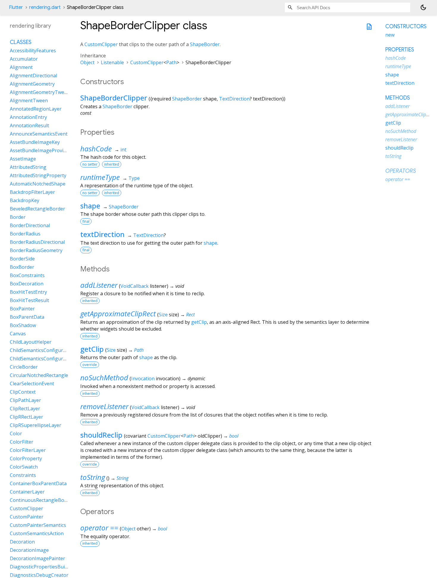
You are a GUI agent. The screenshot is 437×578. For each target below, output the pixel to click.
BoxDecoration (26, 284)
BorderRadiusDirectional (37, 242)
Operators (400, 171)
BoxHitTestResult (29, 300)
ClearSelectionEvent (32, 384)
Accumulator (24, 59)
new (389, 35)
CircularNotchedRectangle (39, 375)
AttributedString (28, 167)
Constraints (23, 475)
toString (92, 477)
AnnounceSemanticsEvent (38, 134)
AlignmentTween (29, 101)
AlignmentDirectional (33, 76)
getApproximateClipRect (118, 313)
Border (18, 217)
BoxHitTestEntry (28, 292)
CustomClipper (101, 44)
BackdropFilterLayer (32, 192)
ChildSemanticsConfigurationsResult (50, 350)
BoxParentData (27, 317)
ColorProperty (26, 459)
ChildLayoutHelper (30, 342)
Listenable (112, 62)
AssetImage (23, 159)
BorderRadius (25, 234)
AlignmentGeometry (32, 84)
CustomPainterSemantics (38, 525)
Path (171, 62)
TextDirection (234, 98)
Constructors (406, 26)
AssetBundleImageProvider (40, 150)
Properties (399, 49)
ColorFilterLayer (28, 450)
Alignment (21, 67)
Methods (397, 98)
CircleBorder (24, 367)
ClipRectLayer (25, 409)
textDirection (102, 234)
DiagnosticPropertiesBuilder (41, 567)
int (123, 149)
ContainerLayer (27, 492)
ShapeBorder (205, 44)
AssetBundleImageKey (35, 142)
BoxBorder (22, 267)
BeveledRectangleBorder (37, 209)
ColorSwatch (24, 467)
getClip (199, 322)
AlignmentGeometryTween (40, 92)
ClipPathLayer (25, 400)
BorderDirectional (30, 225)
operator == (99, 528)
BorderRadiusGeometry (36, 250)
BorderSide (22, 259)
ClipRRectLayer (26, 417)
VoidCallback (134, 286)
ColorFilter (21, 442)
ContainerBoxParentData (38, 483)
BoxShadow (23, 325)
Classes (21, 42)
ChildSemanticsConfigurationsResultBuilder (58, 359)
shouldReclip (101, 435)
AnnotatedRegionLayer (36, 109)
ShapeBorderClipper (113, 98)
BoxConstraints (27, 275)
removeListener (104, 406)
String (122, 478)
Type (134, 178)
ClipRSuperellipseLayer (35, 425)
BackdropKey (24, 200)
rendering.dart (45, 7)
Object (87, 62)
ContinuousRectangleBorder (42, 500)
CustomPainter (26, 517)
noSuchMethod (104, 377)
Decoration (22, 542)
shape (90, 206)
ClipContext (23, 392)
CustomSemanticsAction (37, 533)
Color (16, 434)
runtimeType (100, 177)
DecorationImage (29, 550)
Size (163, 314)
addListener (98, 285)
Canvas (18, 334)
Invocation (143, 378)
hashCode (96, 148)
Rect (190, 314)
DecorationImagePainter (37, 558)
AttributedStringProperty (38, 175)
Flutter (16, 7)
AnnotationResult (29, 125)
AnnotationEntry (28, 117)
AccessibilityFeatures (33, 51)
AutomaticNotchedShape (37, 184)
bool (233, 436)
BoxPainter (22, 309)
